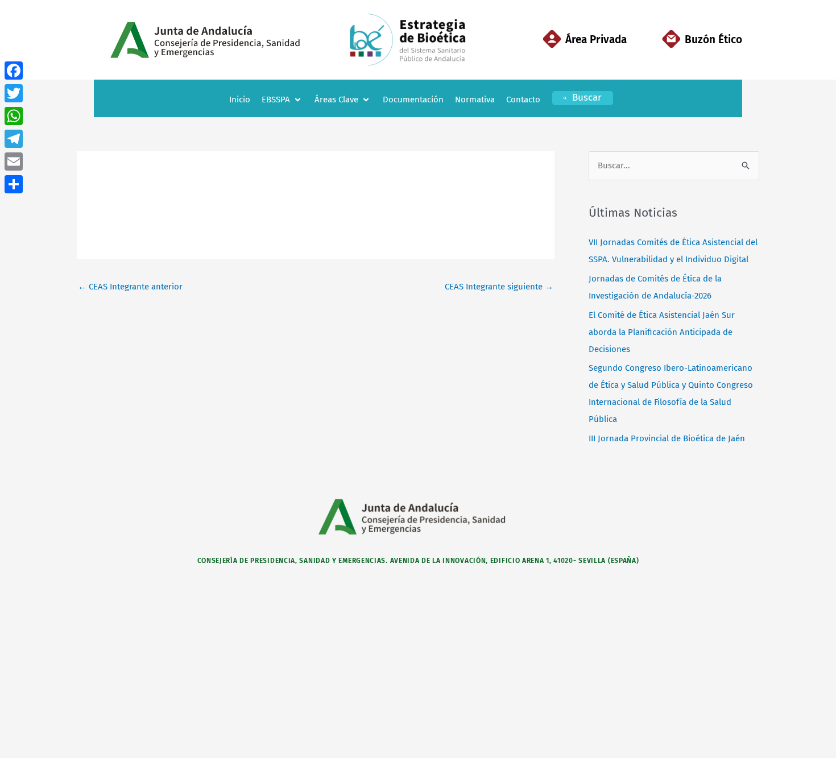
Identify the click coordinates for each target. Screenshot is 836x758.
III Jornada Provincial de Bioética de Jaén (667, 438)
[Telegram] (13, 138)
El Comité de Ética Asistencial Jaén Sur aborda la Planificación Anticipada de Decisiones (662, 332)
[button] (282, 100)
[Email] (13, 161)
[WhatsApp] (13, 116)
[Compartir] (13, 184)
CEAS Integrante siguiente (499, 286)
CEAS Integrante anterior (130, 286)
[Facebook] (13, 70)
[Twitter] (13, 93)
